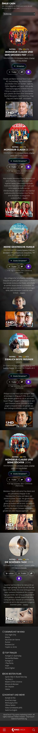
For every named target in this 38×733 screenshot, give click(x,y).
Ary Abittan (23, 60)
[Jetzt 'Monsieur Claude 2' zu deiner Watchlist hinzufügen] (28, 167)
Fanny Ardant (19, 565)
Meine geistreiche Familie (19, 246)
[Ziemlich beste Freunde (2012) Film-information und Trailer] (19, 343)
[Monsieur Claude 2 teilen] (22, 167)
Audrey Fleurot (8, 368)
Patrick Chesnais (20, 568)
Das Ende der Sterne (12, 640)
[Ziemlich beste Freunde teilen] (22, 382)
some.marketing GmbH (23, 714)
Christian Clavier (22, 58)
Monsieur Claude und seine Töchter (19, 461)
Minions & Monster (12, 684)
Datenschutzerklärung (19, 719)
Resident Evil (9, 645)
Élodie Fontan (23, 155)
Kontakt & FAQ (10, 698)
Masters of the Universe (13, 682)
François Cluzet (19, 365)
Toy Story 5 (9, 679)
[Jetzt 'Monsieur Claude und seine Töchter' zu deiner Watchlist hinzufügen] (28, 479)
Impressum (30, 717)
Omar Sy (28, 365)
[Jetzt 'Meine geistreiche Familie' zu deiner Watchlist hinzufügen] (28, 266)
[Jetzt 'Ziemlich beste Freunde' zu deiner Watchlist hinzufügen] (28, 382)
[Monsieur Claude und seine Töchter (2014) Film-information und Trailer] (19, 443)
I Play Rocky (9, 663)
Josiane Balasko (22, 250)
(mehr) (25, 198)
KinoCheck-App (10, 700)
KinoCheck (7, 714)
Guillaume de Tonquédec (22, 252)
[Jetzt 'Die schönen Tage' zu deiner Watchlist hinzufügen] (19, 578)
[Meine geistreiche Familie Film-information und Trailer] (19, 233)
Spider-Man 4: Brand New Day (16, 677)
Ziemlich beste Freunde (19, 361)
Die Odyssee (9, 687)
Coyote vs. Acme (11, 647)
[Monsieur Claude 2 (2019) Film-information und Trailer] (19, 133)
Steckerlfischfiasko (11, 658)
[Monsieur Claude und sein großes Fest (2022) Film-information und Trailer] (19, 36)
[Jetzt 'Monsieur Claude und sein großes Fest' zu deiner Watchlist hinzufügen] (28, 72)
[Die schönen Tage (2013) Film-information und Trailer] (19, 546)
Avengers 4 (9, 661)
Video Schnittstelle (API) (13, 708)
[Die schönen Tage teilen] (31, 573)
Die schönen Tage (19, 562)
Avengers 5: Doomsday (13, 656)
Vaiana (7, 689)
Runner (7, 642)
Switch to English (11, 710)
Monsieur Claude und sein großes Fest (19, 53)
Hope (7, 666)
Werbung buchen (11, 703)
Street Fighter (10, 668)
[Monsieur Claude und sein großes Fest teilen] (22, 72)
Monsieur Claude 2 (19, 149)
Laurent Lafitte (29, 565)
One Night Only (10, 635)
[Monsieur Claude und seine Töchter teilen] (22, 479)
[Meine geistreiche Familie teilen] (22, 266)
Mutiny (7, 637)
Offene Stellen (10, 705)
